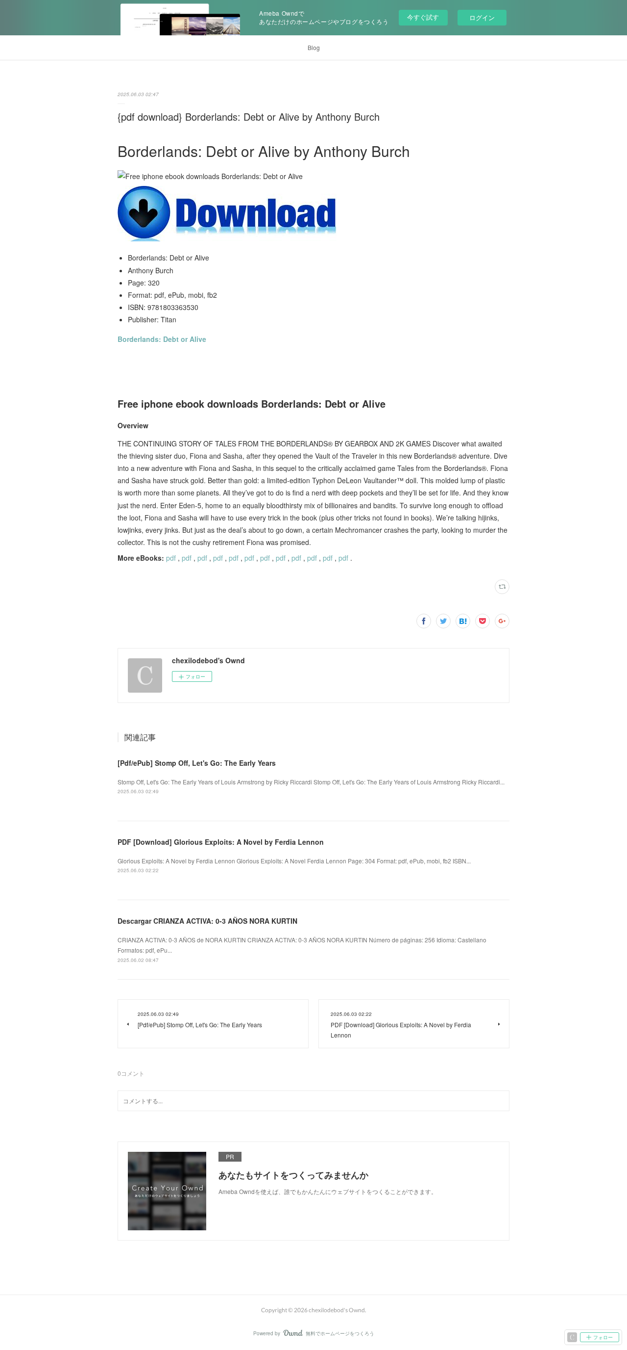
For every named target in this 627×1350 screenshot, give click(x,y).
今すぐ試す (423, 17)
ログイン (482, 17)
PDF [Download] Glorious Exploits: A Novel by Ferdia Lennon (221, 842)
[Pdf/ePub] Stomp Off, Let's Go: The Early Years (197, 763)
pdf (171, 558)
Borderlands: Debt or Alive (162, 339)
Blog (314, 47)
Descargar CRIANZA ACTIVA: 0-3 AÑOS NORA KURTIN (207, 921)
